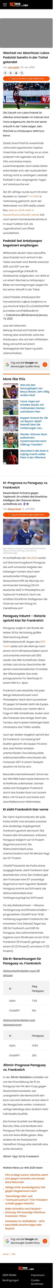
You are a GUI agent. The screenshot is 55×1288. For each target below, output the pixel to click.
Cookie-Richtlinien (37, 1282)
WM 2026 (31, 558)
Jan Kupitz (13, 67)
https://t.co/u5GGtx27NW (34, 306)
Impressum (38, 1275)
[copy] (22, 73)
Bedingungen (10, 1280)
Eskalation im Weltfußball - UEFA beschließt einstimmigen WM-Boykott (25, 1224)
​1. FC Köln (33, 196)
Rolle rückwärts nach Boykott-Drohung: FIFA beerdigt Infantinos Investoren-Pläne (25, 1212)
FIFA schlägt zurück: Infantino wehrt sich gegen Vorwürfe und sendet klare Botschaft (26, 1178)
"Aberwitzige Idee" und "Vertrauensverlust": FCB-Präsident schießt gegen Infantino (26, 1199)
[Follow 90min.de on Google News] (45, 364)
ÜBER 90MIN (9, 1275)
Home (5, 1254)
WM (13, 1254)
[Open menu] (5, 4)
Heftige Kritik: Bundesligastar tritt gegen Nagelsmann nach (25, 1189)
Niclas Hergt (14, 508)
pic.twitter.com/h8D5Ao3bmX (20, 311)
